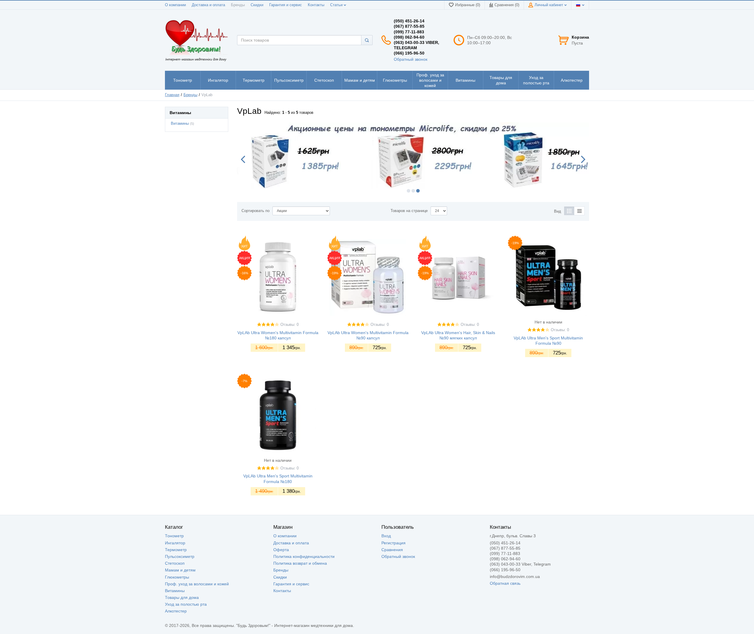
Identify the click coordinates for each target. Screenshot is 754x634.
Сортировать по (255, 211)
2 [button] (413, 191)
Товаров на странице (409, 211)
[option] (413, 155)
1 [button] (408, 191)
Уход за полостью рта (186, 604)
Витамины (180, 123)
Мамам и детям (180, 570)
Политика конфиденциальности (304, 556)
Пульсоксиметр (179, 556)
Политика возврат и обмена (300, 563)
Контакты (316, 5)
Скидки (257, 5)
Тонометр (174, 535)
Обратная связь (505, 583)
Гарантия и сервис (285, 5)
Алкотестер (176, 611)
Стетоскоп (175, 563)
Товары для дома (182, 597)
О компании (175, 5)
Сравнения (392, 549)
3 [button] (418, 191)
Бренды (238, 5)
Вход (386, 535)
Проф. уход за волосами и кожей (197, 584)
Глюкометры (177, 577)
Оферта (281, 549)
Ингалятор (175, 543)
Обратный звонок (410, 59)
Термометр (176, 549)
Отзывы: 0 (289, 325)
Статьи (337, 5)
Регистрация (393, 543)
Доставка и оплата (208, 5)
